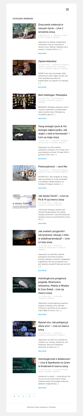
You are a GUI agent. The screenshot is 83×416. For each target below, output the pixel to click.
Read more (42, 53)
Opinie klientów (47, 61)
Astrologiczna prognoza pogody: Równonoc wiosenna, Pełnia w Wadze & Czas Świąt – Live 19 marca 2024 (53, 285)
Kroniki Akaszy (52, 66)
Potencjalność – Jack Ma (52, 166)
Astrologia (57, 35)
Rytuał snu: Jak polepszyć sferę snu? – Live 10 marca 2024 (53, 326)
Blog (54, 98)
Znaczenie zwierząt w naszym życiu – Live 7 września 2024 (50, 28)
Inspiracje (42, 66)
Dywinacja (65, 64)
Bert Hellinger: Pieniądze (52, 95)
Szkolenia (61, 66)
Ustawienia (48, 37)
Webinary (56, 37)
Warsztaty (57, 68)
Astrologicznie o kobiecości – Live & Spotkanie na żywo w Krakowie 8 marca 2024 (54, 362)
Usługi (41, 68)
